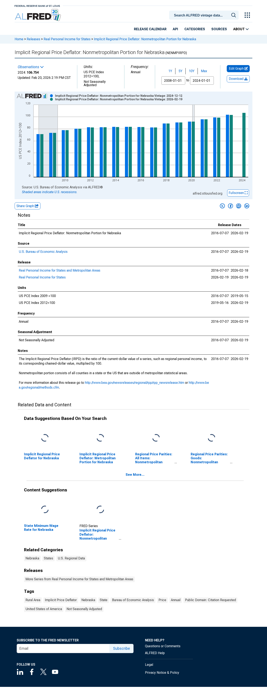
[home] (38, 15)
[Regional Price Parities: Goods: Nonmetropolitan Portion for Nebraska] (211, 438)
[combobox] (205, 15)
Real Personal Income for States (67, 39)
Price (162, 600)
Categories (194, 29)
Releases (33, 39)
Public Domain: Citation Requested (210, 600)
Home (19, 39)
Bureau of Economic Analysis (133, 600)
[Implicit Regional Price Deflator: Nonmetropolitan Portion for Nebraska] (100, 509)
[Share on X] (222, 205)
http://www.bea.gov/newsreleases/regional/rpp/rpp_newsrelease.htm (134, 383)
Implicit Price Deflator (61, 600)
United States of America (43, 609)
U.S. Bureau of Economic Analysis (43, 252)
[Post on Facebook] (230, 205)
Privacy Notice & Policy (162, 673)
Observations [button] (29, 67)
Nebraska (32, 558)
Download (236, 79)
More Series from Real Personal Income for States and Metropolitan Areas (79, 579)
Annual (175, 600)
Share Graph (25, 206)
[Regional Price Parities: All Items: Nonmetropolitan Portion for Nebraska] (156, 438)
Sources (219, 29)
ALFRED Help (155, 653)
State (103, 600)
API (175, 29)
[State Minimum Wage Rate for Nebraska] (45, 509)
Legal (149, 665)
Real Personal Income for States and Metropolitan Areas (59, 270)
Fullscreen (237, 193)
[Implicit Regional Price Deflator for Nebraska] (45, 438)
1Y (170, 71)
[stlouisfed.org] (37, 6)
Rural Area (32, 600)
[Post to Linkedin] (246, 205)
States (48, 558)
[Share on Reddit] (238, 205)
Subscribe (121, 648)
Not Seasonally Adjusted (84, 609)
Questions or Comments (162, 646)
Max (204, 71)
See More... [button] (135, 475)
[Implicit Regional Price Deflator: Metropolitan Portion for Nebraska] (100, 438)
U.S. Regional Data (71, 558)
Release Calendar (150, 29)
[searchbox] (205, 15)
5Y (180, 71)
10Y (191, 71)
